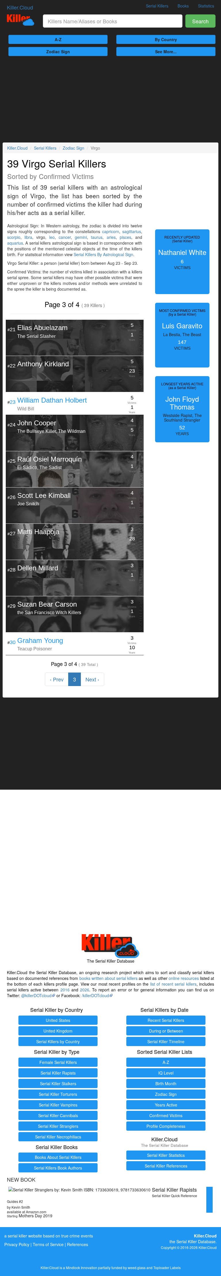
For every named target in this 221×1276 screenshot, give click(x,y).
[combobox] (112, 21)
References (77, 1244)
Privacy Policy (16, 1244)
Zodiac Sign (58, 51)
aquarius (15, 243)
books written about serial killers (108, 978)
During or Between (166, 1031)
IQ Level (166, 1073)
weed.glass (137, 1267)
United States (58, 1020)
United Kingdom (58, 1031)
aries (111, 237)
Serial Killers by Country (58, 1041)
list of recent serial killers (173, 984)
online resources (184, 978)
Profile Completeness (165, 1126)
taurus (96, 237)
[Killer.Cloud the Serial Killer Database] (20, 20)
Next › (92, 679)
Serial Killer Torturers (58, 1094)
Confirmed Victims (165, 1115)
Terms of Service (48, 1244)
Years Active (166, 1105)
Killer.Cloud (20, 7)
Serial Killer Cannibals (58, 1115)
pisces (125, 237)
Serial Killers (157, 6)
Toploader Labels (167, 1267)
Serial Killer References (166, 1166)
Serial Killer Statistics (166, 1155)
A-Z (58, 39)
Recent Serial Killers (166, 1020)
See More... (166, 51)
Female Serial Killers (58, 1062)
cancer (65, 237)
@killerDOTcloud (36, 995)
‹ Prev (57, 679)
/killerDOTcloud (95, 995)
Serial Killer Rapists (58, 1073)
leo (52, 237)
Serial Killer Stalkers (58, 1083)
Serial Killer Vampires (58, 1105)
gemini (81, 237)
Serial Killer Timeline (165, 1041)
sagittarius (131, 231)
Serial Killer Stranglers (58, 1126)
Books (183, 6)
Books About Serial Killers (58, 1157)
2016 (65, 990)
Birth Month (165, 1083)
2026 (84, 990)
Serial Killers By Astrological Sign (103, 254)
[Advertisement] (110, 99)
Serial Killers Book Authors (58, 1168)
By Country (166, 39)
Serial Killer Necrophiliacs (58, 1137)
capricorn (110, 231)
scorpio (13, 237)
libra (28, 237)
